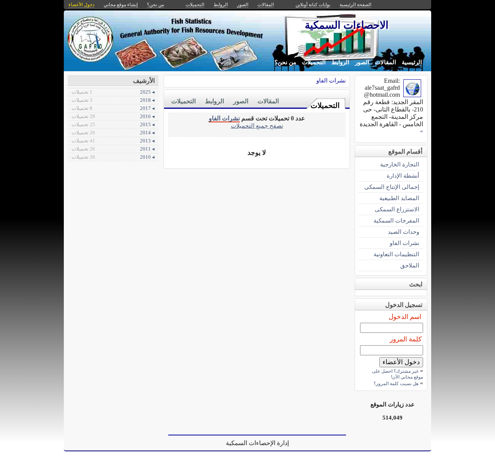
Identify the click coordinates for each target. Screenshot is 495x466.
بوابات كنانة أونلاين (312, 4)
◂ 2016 (113, 116)
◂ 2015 (113, 124)
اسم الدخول (405, 316)
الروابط (340, 62)
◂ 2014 (113, 132)
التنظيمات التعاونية (396, 254)
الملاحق (409, 265)
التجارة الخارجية (399, 164)
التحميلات (314, 62)
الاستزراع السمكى (397, 209)
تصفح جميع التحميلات (257, 125)
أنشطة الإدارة (403, 175)
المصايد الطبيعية (399, 198)
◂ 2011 (113, 149)
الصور (362, 62)
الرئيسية (412, 62)
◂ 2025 (113, 92)
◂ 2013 (113, 141)
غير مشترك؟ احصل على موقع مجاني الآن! (397, 374)
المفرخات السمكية (396, 220)
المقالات (385, 62)
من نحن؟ (285, 62)
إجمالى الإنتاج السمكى (391, 186)
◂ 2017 (113, 108)
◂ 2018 (113, 100)
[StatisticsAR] (412, 95)
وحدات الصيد (403, 231)
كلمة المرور (406, 339)
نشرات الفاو (331, 80)
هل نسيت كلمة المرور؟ (396, 383)
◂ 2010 (113, 157)
